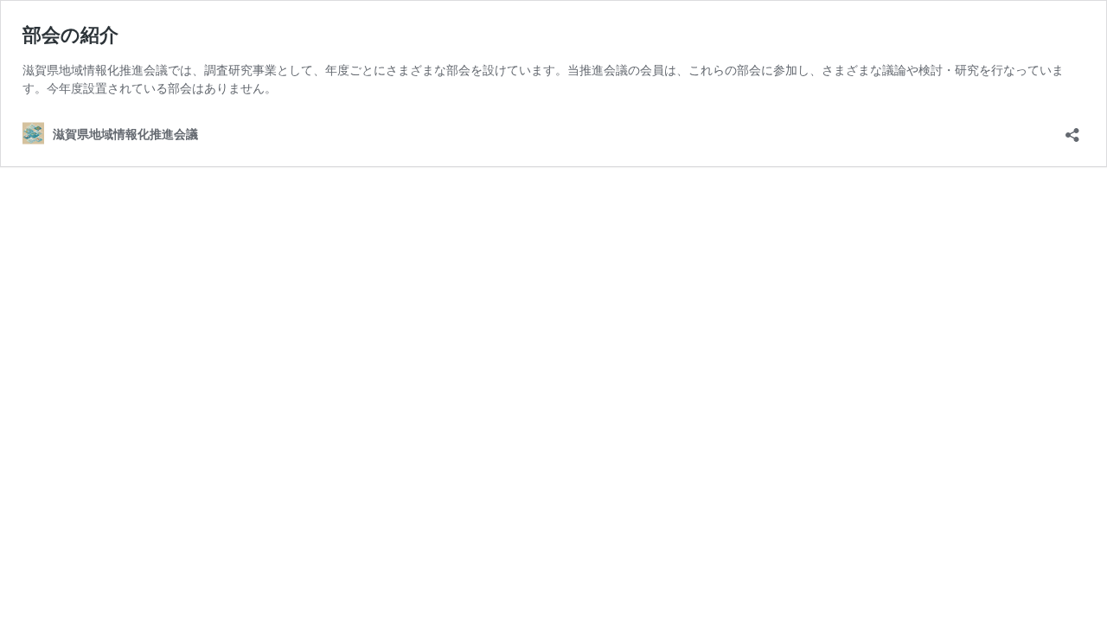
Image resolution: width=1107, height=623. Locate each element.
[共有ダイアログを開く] (1072, 129)
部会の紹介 (70, 34)
